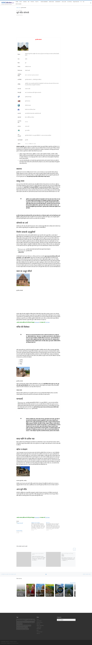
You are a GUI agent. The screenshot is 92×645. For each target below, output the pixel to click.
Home (17, 7)
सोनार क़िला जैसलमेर (19, 530)
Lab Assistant (39, 620)
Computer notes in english (22, 627)
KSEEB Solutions (39, 622)
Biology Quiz (19, 623)
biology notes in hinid (21, 622)
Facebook (37, 322)
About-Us (38, 633)
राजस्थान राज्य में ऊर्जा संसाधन (38, 553)
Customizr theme (15, 643)
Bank (37, 630)
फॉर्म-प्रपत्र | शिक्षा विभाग (40, 625)
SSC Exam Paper (39, 631)
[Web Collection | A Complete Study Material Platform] (7, 2)
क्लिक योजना (38, 624)
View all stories (73, 582)
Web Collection (6, 641)
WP (5, 643)
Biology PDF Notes (30, 622)
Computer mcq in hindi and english (23, 625)
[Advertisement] (38, 27)
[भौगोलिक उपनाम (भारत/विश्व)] (38, 526)
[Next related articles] (74, 549)
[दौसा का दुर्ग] (53, 526)
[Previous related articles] (72, 549)
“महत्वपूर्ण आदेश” (39, 627)
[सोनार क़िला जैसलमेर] (23, 526)
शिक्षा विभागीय (39, 628)
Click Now (47, 322)
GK (19, 7)
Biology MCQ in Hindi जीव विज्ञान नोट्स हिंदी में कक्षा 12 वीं (25, 620)
